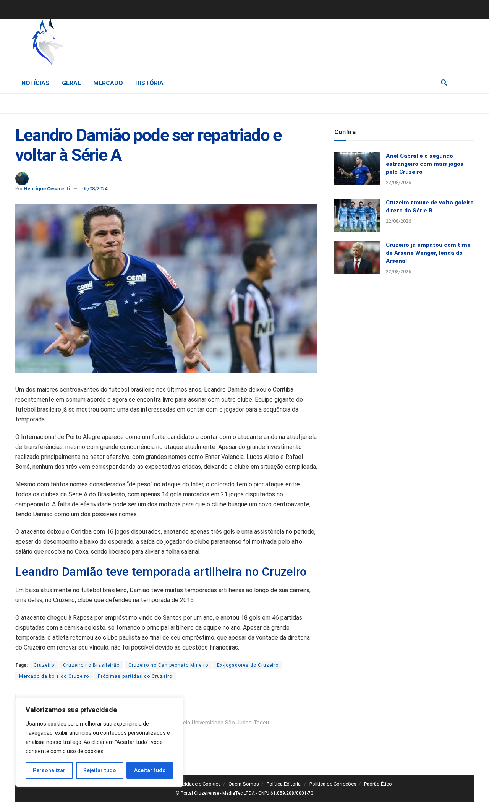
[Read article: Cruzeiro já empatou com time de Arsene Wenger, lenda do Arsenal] (357, 257)
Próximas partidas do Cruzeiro (135, 676)
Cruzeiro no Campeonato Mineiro (168, 665)
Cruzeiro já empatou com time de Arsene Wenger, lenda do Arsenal (428, 252)
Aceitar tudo (150, 770)
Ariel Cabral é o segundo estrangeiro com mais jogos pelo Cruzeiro (424, 163)
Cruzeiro (44, 665)
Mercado (108, 83)
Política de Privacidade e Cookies (184, 784)
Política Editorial (284, 784)
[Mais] (467, 82)
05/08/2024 (94, 188)
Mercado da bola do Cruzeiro (54, 676)
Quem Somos (243, 784)
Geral (71, 83)
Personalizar (49, 770)
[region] (99, 742)
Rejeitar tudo (99, 770)
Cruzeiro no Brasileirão (91, 665)
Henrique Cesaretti (47, 188)
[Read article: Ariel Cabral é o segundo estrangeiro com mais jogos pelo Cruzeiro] (357, 168)
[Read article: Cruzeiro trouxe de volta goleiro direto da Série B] (357, 215)
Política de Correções (332, 784)
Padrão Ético (378, 784)
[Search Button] (444, 82)
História (149, 83)
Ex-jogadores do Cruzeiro (248, 665)
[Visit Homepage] (88, 44)
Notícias (35, 83)
